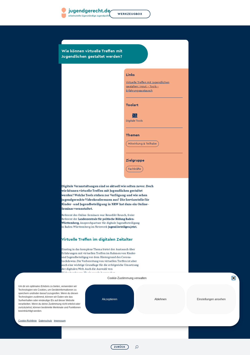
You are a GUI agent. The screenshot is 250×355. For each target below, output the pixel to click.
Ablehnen (160, 299)
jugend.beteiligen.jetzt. (122, 227)
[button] (234, 278)
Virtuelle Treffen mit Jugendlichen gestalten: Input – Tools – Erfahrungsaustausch (147, 86)
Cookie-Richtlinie (27, 320)
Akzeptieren (109, 299)
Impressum (60, 320)
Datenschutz (45, 320)
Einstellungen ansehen (211, 299)
